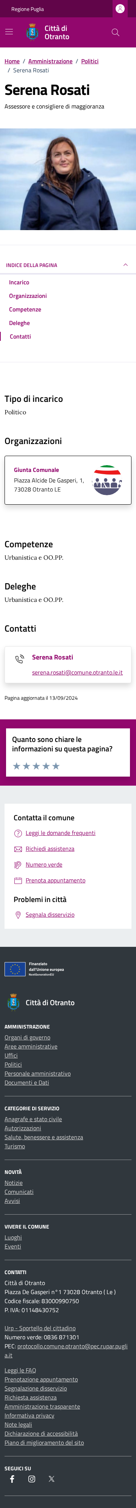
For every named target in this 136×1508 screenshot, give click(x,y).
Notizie (14, 1182)
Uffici (11, 1055)
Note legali (18, 1424)
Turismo (15, 1146)
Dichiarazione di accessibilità (41, 1433)
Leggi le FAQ (20, 1370)
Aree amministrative (31, 1046)
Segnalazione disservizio (36, 1388)
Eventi (13, 1246)
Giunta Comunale (36, 469)
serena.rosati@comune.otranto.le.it (77, 672)
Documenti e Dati (27, 1082)
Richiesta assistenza (31, 1397)
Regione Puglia (27, 9)
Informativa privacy (29, 1415)
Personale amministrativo (38, 1073)
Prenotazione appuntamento (41, 1379)
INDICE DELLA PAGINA (31, 265)
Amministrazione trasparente (42, 1406)
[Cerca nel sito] (116, 32)
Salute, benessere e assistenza (44, 1137)
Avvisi (12, 1200)
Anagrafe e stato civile (33, 1118)
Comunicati (19, 1191)
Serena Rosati (52, 657)
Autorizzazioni (23, 1128)
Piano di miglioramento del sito (44, 1442)
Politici (13, 1064)
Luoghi (13, 1237)
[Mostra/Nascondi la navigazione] (9, 31)
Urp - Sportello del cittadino (40, 1327)
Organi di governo (27, 1037)
